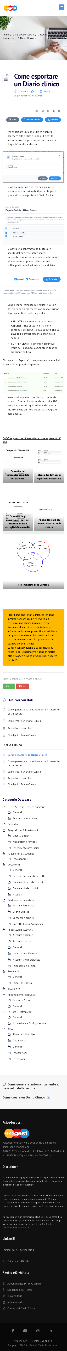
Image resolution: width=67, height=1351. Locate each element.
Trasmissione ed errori (25, 818)
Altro (11, 1029)
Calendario (14, 824)
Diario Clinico (27, 38)
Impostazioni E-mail (24, 965)
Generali (18, 812)
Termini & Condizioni (42, 1340)
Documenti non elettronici (28, 882)
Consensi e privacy (23, 917)
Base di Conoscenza (23, 34)
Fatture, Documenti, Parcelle (29, 876)
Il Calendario (14, 1296)
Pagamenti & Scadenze (21, 853)
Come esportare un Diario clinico (27, 755)
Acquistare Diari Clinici (20, 728)
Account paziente (23, 935)
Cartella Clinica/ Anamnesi (28, 924)
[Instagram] (38, 1331)
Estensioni (19, 1059)
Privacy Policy (20, 1340)
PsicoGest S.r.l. (26, 1151)
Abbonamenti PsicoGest (21, 994)
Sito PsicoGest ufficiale (16, 1261)
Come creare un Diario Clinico (24, 720)
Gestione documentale (21, 900)
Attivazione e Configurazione (29, 1023)
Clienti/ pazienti (22, 835)
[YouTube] (25, 1331)
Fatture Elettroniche (19, 1012)
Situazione (14, 988)
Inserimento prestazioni (26, 848)
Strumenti (13, 971)
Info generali (20, 859)
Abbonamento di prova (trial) (24, 1283)
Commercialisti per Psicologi (18, 1249)
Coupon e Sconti (22, 1000)
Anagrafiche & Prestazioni (23, 830)
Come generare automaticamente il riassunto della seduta (34, 711)
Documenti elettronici (25, 888)
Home (6, 34)
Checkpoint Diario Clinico (22, 735)
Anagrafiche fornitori (25, 841)
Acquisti (17, 894)
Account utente (22, 941)
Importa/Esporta (22, 983)
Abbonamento (15, 1302)
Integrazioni (20, 1052)
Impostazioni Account (20, 929)
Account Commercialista (27, 959)
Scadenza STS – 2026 (19, 1289)
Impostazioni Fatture (25, 953)
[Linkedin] (50, 1331)
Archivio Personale (23, 905)
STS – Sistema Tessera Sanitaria (26, 807)
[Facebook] (12, 1331)
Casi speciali (20, 1040)
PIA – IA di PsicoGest (24, 1034)
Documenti (14, 864)
